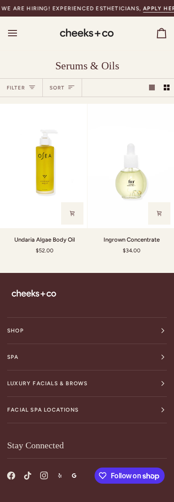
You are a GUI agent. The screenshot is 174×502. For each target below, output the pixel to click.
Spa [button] (13, 357)
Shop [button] (15, 331)
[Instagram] (44, 476)
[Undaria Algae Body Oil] (43, 166)
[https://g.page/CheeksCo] (74, 476)
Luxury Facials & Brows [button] (47, 383)
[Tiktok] (27, 476)
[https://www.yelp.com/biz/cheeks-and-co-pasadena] (59, 476)
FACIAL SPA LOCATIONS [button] (43, 410)
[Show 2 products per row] (166, 88)
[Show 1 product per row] (152, 88)
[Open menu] (20, 33)
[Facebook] (11, 476)
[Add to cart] (72, 213)
